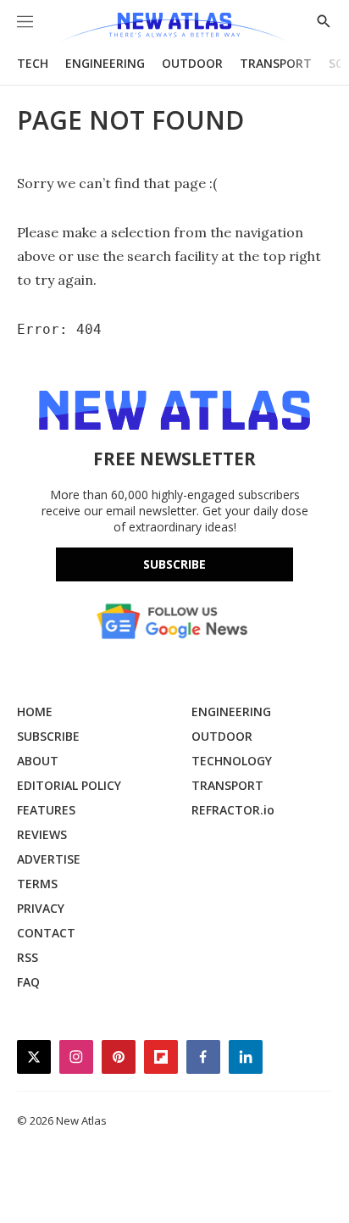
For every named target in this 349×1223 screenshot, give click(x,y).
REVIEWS (42, 834)
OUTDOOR (192, 63)
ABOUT (37, 761)
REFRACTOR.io (232, 810)
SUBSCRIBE (48, 736)
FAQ (28, 982)
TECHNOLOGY (231, 761)
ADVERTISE (48, 859)
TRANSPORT (276, 63)
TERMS (37, 884)
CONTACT (46, 933)
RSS (27, 957)
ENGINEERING (105, 63)
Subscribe (174, 564)
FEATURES (46, 810)
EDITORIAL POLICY (69, 785)
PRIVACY (40, 908)
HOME (35, 711)
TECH (32, 63)
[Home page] (174, 27)
